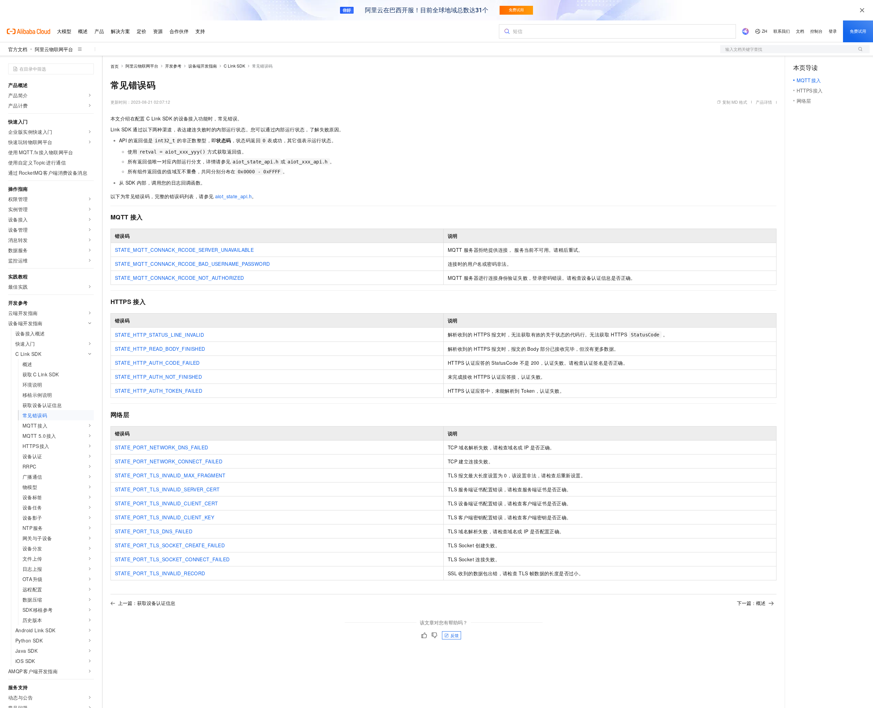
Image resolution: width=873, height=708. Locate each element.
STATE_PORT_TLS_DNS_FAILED (153, 531)
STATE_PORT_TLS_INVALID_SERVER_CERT (167, 489)
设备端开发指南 (202, 66)
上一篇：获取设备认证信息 (146, 602)
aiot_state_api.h (233, 196)
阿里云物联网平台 (54, 49)
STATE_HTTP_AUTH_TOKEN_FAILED (158, 390)
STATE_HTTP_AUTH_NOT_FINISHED (158, 376)
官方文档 (17, 49)
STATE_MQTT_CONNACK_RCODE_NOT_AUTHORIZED (179, 277)
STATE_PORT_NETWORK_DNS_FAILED (161, 447)
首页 (114, 66)
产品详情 (764, 102)
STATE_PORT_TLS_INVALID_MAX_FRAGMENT (170, 475)
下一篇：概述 (751, 602)
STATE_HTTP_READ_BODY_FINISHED (160, 348)
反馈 (454, 635)
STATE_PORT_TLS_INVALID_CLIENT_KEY (164, 517)
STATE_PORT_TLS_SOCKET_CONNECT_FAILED (172, 559)
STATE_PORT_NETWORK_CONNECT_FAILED (168, 461)
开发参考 (173, 66)
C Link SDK (234, 66)
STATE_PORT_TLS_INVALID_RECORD (160, 573)
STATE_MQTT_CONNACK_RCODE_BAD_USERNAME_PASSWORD (192, 263)
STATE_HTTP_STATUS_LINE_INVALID (159, 334)
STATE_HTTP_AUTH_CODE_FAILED (157, 362)
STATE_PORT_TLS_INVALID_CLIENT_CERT (166, 503)
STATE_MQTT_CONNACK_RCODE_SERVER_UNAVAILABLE (184, 249)
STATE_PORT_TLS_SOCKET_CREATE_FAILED (170, 545)
